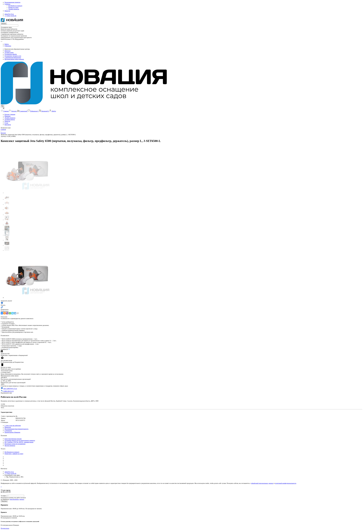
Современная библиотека (13, 57)
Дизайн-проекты (13, 9)
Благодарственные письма (13, 439)
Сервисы (7, 4)
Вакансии (8, 427)
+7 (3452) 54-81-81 (10, 16)
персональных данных (17, 499)
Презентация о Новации (12, 432)
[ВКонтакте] (2, 313)
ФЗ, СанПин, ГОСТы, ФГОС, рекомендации (19, 442)
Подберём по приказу (15, 6)
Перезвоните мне (6, 393)
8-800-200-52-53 (8, 391)
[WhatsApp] (10, 313)
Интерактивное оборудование (14, 59)
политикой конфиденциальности (285, 483)
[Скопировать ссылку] (18, 313)
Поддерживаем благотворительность (16, 429)
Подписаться (5, 528)
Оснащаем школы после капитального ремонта (20, 440)
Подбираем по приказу (12, 452)
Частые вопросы (10, 445)
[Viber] (7, 313)
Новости (7, 11)
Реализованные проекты (12, 2)
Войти (7, 44)
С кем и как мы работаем (13, 425)
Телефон (3, 496)
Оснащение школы (11, 54)
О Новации (8, 430)
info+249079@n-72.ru (10, 388)
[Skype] (12, 313)
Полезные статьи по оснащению (15, 444)
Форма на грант (13, 7)
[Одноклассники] (4, 313)
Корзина (8, 46)
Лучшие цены (9, 52)
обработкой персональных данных (262, 483)
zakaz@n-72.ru (9, 14)
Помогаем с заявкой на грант (14, 453)
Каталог (4, 23)
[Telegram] (15, 313)
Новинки (7, 51)
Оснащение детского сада (13, 56)
